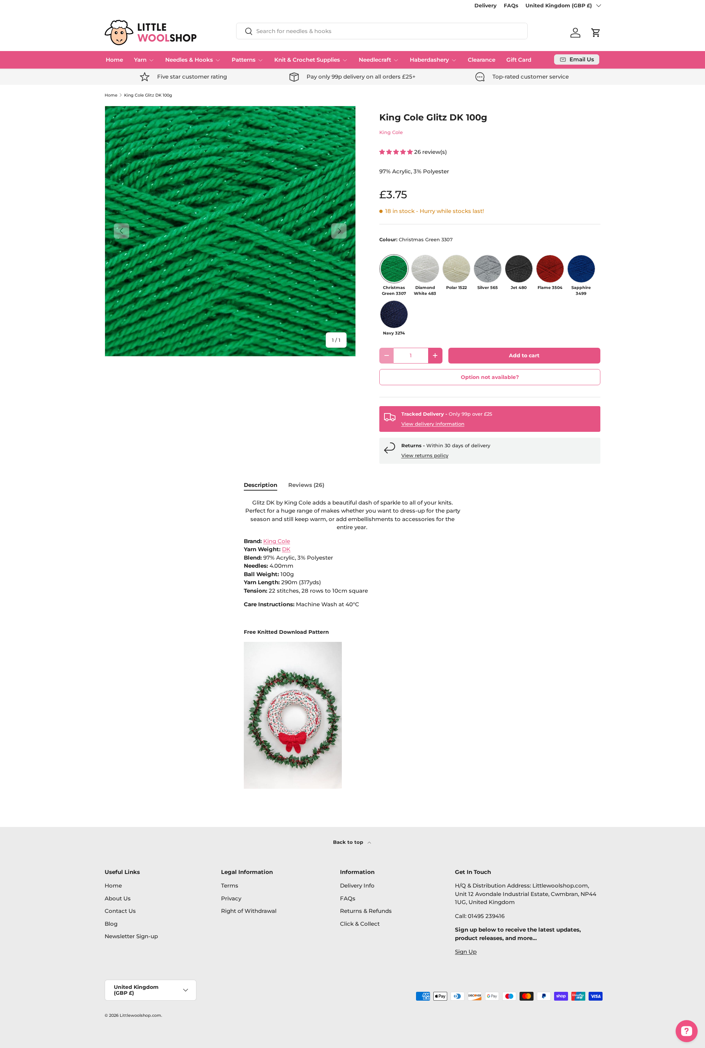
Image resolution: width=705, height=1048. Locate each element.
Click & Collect (360, 923)
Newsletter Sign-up (131, 936)
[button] (596, 33)
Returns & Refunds (366, 910)
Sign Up (466, 951)
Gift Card (518, 59)
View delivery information (432, 424)
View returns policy (424, 455)
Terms (229, 885)
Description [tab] (260, 484)
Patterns (244, 59)
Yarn (140, 59)
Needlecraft (375, 59)
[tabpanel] (352, 644)
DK (286, 549)
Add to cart (524, 355)
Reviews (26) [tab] (306, 484)
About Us (118, 898)
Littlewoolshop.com (140, 1015)
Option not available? (490, 377)
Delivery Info (357, 885)
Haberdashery (429, 59)
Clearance (481, 59)
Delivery (485, 5)
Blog (111, 923)
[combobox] (381, 31)
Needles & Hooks (189, 59)
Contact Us (120, 910)
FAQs (511, 5)
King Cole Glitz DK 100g (148, 95)
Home (114, 59)
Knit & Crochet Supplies (307, 59)
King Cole (391, 132)
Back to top (349, 842)
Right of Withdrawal (248, 910)
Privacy (231, 898)
